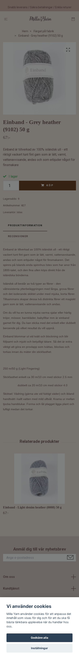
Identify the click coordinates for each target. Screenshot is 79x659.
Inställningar (39, 648)
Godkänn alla (39, 637)
